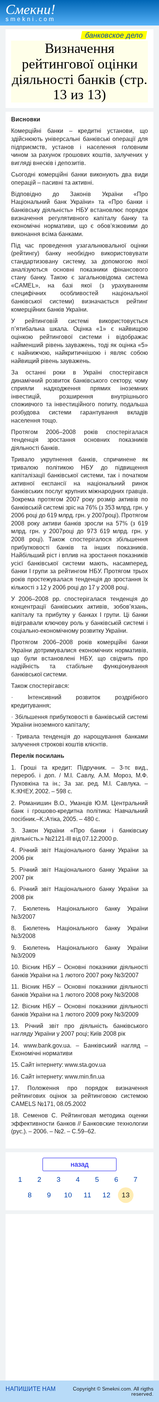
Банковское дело (113, 35)
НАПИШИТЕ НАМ (30, 1389)
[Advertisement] (79, 1297)
